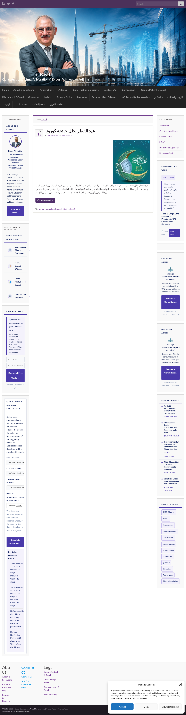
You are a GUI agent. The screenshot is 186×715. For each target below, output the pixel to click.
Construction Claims (168, 131)
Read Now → (173, 233)
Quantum (166, 563)
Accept (122, 706)
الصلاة (65, 209)
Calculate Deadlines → (15, 542)
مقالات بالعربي (56, 104)
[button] (180, 684)
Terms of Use (63, 709)
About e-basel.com (23, 89)
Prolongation (168, 525)
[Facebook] (13, 3)
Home (5, 89)
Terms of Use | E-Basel (104, 97)
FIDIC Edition (13, 457)
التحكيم (158, 97)
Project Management (169, 147)
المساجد (52, 209)
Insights (48, 97)
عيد (46, 209)
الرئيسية (6, 104)
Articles (62, 89)
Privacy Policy (64, 97)
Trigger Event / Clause (14, 481)
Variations (167, 557)
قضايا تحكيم (38, 104)
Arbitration (46, 89)
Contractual (128, 89)
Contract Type (14, 468)
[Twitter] (8, 3)
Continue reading (45, 200)
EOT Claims (168, 512)
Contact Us (110, 89)
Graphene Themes (22, 711)
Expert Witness (169, 544)
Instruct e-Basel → (15, 211)
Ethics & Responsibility (7, 687)
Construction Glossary (85, 89)
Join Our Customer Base (26, 684)
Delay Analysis (168, 550)
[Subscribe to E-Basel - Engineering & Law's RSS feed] (3, 3)
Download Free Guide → (15, 375)
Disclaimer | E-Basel (13, 97)
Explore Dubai (165, 136)
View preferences (170, 706)
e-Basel (43, 74)
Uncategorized (67, 135)
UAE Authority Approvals (135, 97)
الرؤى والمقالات (175, 97)
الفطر (59, 209)
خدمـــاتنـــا (20, 104)
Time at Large (168, 575)
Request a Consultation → (170, 302)
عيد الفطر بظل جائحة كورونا (70, 130)
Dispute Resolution (170, 581)
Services (81, 97)
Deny (146, 706)
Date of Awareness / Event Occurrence (15, 497)
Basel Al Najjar (53, 135)
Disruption (167, 569)
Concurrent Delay (169, 531)
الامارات (71, 209)
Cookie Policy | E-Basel (153, 89)
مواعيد (41, 209)
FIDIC (162, 142)
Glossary (33, 97)
